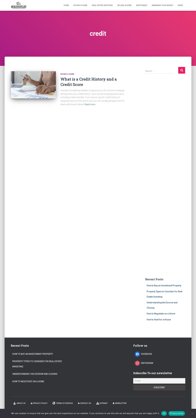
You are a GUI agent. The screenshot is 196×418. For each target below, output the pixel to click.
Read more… (90, 104)
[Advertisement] (165, 130)
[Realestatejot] (18, 5)
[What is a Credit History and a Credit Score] (33, 84)
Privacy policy (40, 403)
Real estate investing (102, 5)
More (180, 5)
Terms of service (64, 403)
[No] (192, 413)
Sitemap (104, 403)
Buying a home (80, 5)
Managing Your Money (162, 5)
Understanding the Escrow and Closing (34, 374)
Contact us (85, 403)
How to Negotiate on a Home (161, 313)
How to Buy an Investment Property (164, 285)
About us (21, 403)
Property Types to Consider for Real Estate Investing (37, 364)
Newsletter (120, 403)
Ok (164, 413)
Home (66, 5)
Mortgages (141, 5)
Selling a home (124, 5)
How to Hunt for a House (159, 319)
